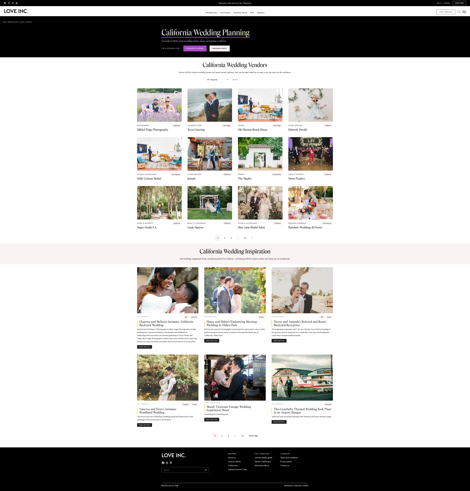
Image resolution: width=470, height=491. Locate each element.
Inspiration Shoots (212, 403)
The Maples (245, 178)
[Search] (206, 470)
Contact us (284, 465)
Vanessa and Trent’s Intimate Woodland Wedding (157, 410)
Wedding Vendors (13, 22)
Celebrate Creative (301, 486)
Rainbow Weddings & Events (305, 227)
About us (232, 457)
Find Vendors (446, 12)
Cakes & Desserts (296, 174)
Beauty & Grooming (197, 223)
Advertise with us (262, 465)
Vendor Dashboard (262, 461)
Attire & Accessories (146, 174)
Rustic (329, 317)
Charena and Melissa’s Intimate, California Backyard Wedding (166, 323)
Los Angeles (176, 174)
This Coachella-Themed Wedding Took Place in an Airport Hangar (303, 410)
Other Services (295, 125)
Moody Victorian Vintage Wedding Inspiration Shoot (229, 408)
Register (447, 3)
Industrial (328, 404)
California (176, 125)
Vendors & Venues (195, 48)
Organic (186, 404)
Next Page (253, 435)
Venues (241, 125)
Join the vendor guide (263, 457)
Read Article (145, 347)
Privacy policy (286, 461)
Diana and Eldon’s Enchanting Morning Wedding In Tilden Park (232, 323)
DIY (186, 317)
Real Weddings (143, 316)
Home (4, 22)
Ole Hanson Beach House (253, 129)
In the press (233, 465)
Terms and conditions (289, 457)
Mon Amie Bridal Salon (251, 227)
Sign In (439, 3)
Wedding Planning (297, 223)
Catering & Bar (195, 125)
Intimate (194, 317)
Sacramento (277, 174)
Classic (261, 317)
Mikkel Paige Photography (152, 129)
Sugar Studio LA (146, 227)
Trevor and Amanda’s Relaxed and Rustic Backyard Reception (300, 323)
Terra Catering (196, 129)
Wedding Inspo (219, 48)
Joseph (191, 178)
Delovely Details (297, 129)
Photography (143, 125)
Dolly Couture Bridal (149, 178)
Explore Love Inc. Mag (237, 469)
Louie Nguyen (196, 227)
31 (242, 435)
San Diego (226, 125)
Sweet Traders (296, 178)
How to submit (234, 461)
